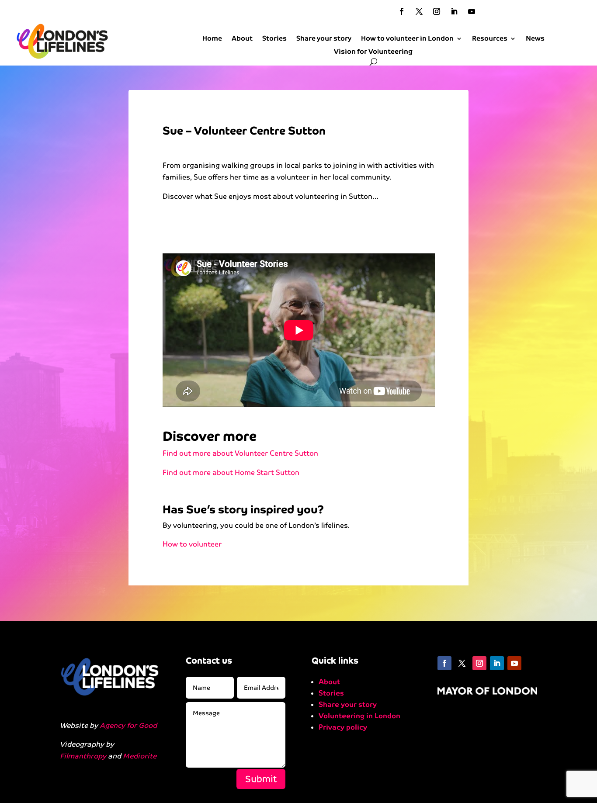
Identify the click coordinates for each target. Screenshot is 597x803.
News (535, 38)
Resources (489, 38)
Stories (274, 38)
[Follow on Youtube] (472, 11)
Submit (261, 779)
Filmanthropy (83, 756)
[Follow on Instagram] (437, 11)
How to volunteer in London (407, 38)
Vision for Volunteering (373, 51)
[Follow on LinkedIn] (454, 11)
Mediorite (139, 756)
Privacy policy (343, 727)
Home (212, 38)
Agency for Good (128, 725)
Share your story (323, 38)
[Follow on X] (419, 11)
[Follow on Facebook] (402, 11)
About (242, 38)
